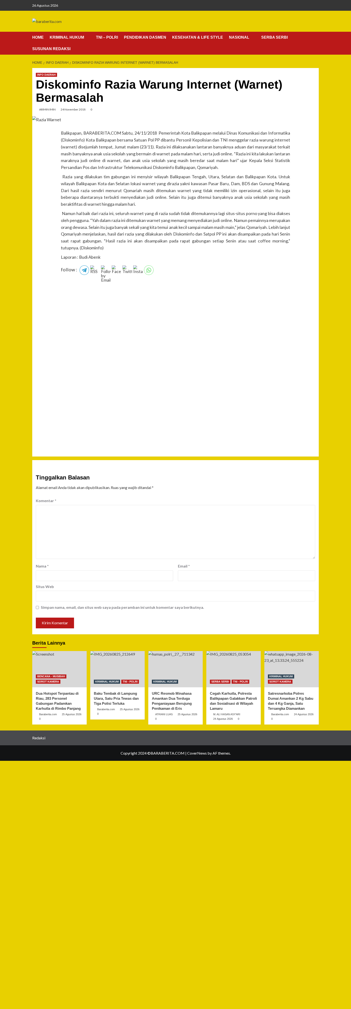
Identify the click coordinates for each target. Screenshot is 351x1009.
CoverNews (197, 753)
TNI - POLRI (130, 681)
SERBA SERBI (274, 37)
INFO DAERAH (46, 74)
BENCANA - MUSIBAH (51, 676)
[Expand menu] (87, 38)
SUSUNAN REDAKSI (51, 49)
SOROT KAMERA (48, 681)
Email (184, 566)
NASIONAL (239, 37)
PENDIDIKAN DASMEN (145, 37)
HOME (38, 37)
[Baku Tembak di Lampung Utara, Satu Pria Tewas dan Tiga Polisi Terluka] (117, 669)
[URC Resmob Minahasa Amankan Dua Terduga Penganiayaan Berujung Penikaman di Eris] (175, 669)
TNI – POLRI (107, 37)
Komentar (46, 500)
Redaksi (38, 738)
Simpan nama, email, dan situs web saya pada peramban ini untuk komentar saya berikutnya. (122, 607)
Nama (42, 566)
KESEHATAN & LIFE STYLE (197, 37)
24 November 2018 (73, 109)
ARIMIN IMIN (47, 109)
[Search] (316, 37)
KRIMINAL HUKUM (67, 37)
